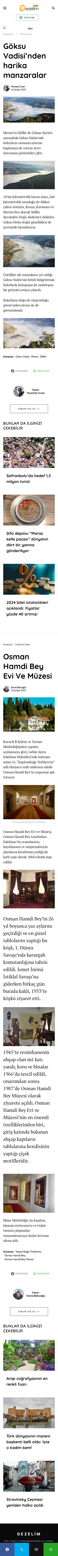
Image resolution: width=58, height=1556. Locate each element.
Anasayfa (8, 34)
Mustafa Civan (18, 86)
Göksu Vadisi (22, 356)
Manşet (8, 644)
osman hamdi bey (15, 1255)
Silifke (43, 356)
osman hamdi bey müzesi (19, 1259)
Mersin (34, 356)
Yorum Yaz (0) (27, 408)
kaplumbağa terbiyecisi (28, 1251)
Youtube (29, 17)
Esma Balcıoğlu (18, 687)
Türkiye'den (26, 34)
